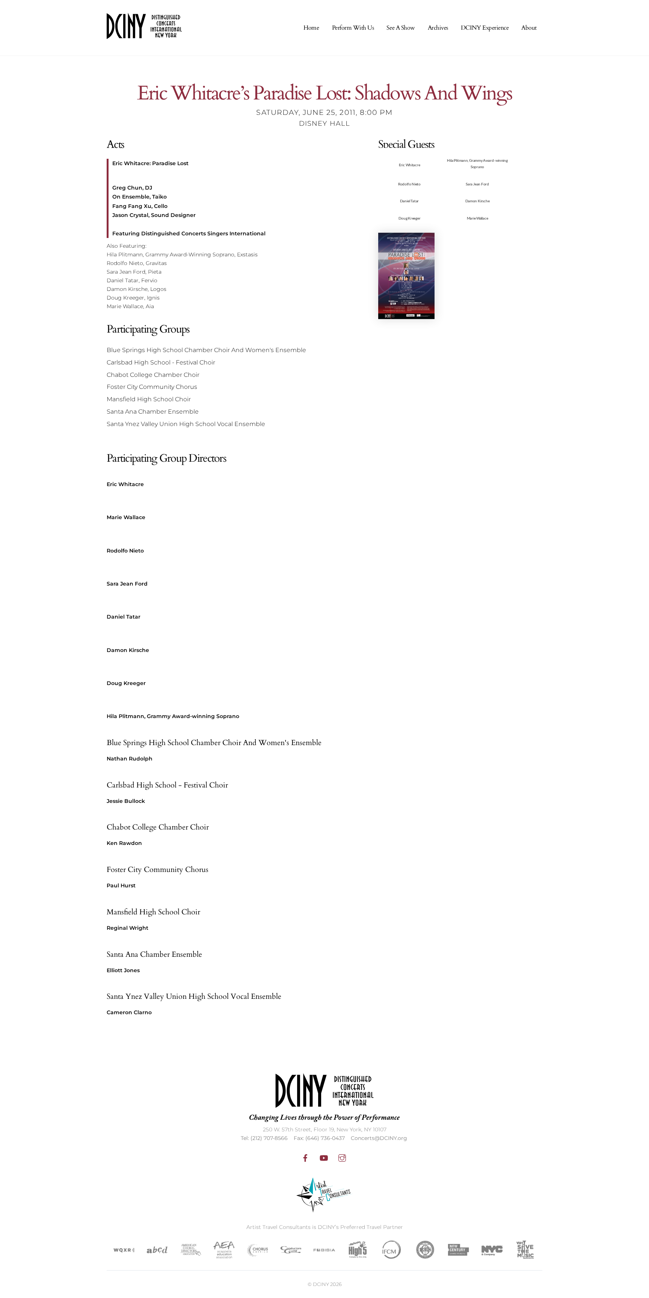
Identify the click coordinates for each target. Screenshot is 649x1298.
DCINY (321, 1284)
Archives (438, 28)
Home (311, 28)
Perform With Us (353, 28)
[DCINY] (144, 34)
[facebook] (305, 1157)
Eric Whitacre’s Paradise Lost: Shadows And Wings (324, 94)
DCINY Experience (485, 28)
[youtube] (323, 1157)
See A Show (400, 28)
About (529, 28)
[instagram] (342, 1157)
